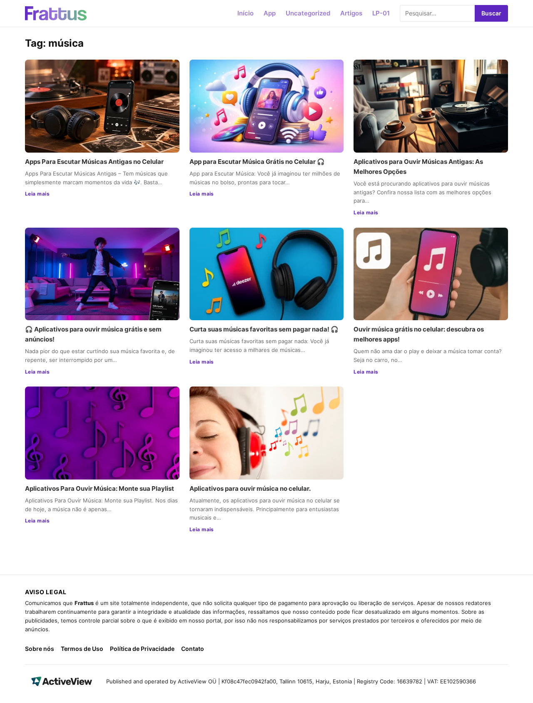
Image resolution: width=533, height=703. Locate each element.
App (270, 13)
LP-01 (381, 13)
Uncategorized (308, 13)
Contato (192, 648)
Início (245, 13)
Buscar (491, 13)
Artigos (351, 13)
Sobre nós (39, 648)
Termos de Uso (82, 648)
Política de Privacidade (142, 648)
